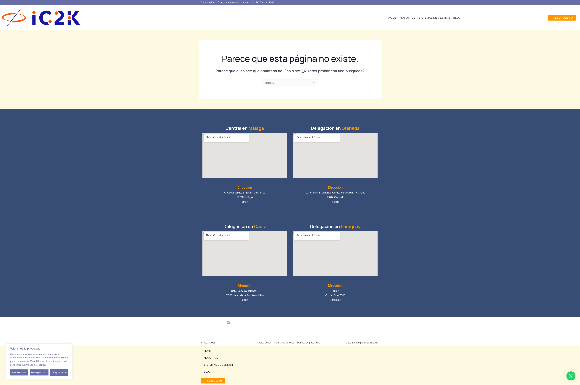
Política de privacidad (308, 342)
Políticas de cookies (57, 365)
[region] (39, 361)
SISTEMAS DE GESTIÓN (434, 17)
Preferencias (19, 372)
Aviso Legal (264, 342)
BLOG (457, 17)
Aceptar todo (59, 372)
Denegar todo (39, 372)
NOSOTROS (407, 17)
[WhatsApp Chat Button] (570, 375)
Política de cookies (284, 342)
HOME (392, 17)
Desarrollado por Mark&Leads (362, 342)
